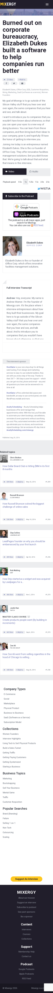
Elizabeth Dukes (9, 90)
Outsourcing (8, 832)
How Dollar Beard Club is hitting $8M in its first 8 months (26, 468)
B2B (28, 90)
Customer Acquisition (39, 90)
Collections (26, 939)
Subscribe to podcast (26, 907)
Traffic (5, 797)
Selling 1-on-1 (9, 823)
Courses (26, 934)
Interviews (26, 929)
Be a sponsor (27, 916)
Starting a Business (11, 766)
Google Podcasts (26, 969)
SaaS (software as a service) (29, 92)
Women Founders (11, 734)
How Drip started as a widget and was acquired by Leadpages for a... (26, 580)
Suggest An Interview (26, 879)
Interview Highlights (12, 738)
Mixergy (8, 3)
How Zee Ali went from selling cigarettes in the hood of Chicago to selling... (26, 656)
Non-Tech (7, 828)
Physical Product (11, 708)
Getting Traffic (9, 752)
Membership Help (26, 951)
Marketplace (9, 703)
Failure (6, 818)
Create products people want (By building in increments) (25, 621)
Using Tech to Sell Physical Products (19, 743)
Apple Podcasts (26, 974)
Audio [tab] (35, 171)
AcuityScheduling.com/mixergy (20, 430)
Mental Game (9, 792)
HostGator (11, 367)
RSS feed (38, 225)
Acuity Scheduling (14, 407)
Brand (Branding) (10, 814)
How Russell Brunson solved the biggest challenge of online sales (23, 505)
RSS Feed (26, 978)
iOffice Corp (21, 90)
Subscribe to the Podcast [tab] (21, 196)
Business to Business (14, 713)
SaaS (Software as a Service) (17, 717)
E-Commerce (9, 694)
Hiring (5, 92)
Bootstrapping (9, 783)
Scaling (6, 837)
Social (6, 699)
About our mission (26, 898)
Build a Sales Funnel (12, 748)
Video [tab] (11, 171)
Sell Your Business (11, 788)
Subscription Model (12, 722)
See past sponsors (26, 912)
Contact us (26, 956)
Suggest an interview (26, 902)
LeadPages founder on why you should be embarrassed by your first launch (24, 543)
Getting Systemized (12, 762)
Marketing (12, 92)
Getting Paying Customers (14, 757)
